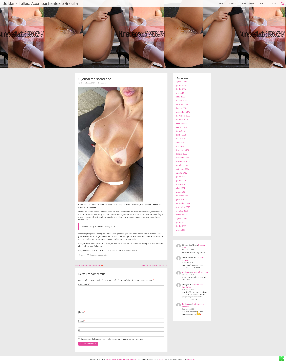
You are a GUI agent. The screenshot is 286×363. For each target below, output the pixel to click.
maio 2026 (181, 93)
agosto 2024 (181, 173)
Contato (232, 3)
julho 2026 (181, 85)
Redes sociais (248, 3)
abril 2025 (180, 142)
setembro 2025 (182, 123)
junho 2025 (181, 135)
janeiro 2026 (181, 108)
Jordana (103, 83)
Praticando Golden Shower (154, 265)
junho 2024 (181, 180)
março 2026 (181, 100)
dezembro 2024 (183, 158)
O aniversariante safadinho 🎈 (89, 265)
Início (221, 3)
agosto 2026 (181, 81)
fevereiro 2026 (182, 104)
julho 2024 (181, 177)
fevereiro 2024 (182, 196)
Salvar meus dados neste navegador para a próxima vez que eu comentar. (112, 339)
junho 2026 (181, 89)
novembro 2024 (183, 161)
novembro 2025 (183, 116)
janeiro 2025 (181, 154)
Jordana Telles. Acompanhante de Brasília (40, 3)
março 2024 (181, 192)
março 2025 (181, 146)
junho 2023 (181, 226)
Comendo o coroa (200, 272)
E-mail (81, 321)
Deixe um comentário (98, 255)
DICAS (273, 3)
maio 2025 (180, 139)
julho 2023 (180, 222)
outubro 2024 (182, 165)
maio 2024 (180, 184)
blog (83, 255)
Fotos (262, 3)
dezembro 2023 (183, 203)
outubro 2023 (182, 211)
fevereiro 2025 (182, 150)
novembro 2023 (183, 207)
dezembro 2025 (183, 112)
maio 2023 (180, 230)
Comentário (84, 284)
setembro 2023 (182, 215)
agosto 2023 (181, 218)
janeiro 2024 (181, 199)
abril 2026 (180, 97)
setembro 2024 (182, 169)
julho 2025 (181, 131)
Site (80, 330)
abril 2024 (180, 188)
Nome (81, 312)
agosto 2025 (181, 127)
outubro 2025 (182, 120)
